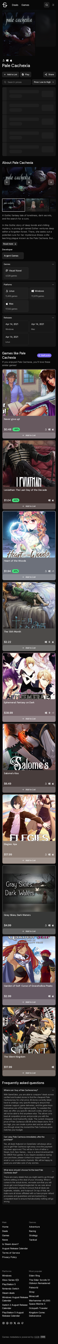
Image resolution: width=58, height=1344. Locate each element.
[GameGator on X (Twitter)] (14, 1323)
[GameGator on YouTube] (11, 1323)
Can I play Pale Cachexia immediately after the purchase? (24, 1138)
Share (51, 74)
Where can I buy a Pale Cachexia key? (21, 1090)
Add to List (12, 74)
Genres (7, 264)
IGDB (37, 1337)
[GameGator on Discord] (18, 1323)
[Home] (5, 5)
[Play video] (29, 182)
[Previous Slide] (7, 182)
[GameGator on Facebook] (7, 1323)
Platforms (8, 284)
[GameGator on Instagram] (3, 1323)
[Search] (46, 5)
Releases (8, 317)
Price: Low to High (42, 82)
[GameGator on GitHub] (22, 1323)
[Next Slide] (51, 182)
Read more (8, 244)
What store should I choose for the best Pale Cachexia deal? (23, 1171)
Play (27, 74)
